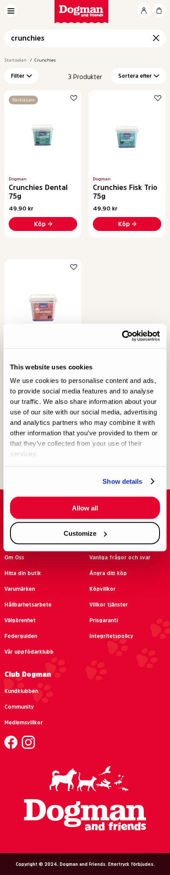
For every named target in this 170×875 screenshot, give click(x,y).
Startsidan (15, 60)
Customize (80, 533)
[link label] (85, 11)
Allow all (85, 507)
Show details (122, 481)
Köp (40, 224)
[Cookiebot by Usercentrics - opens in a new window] (122, 336)
